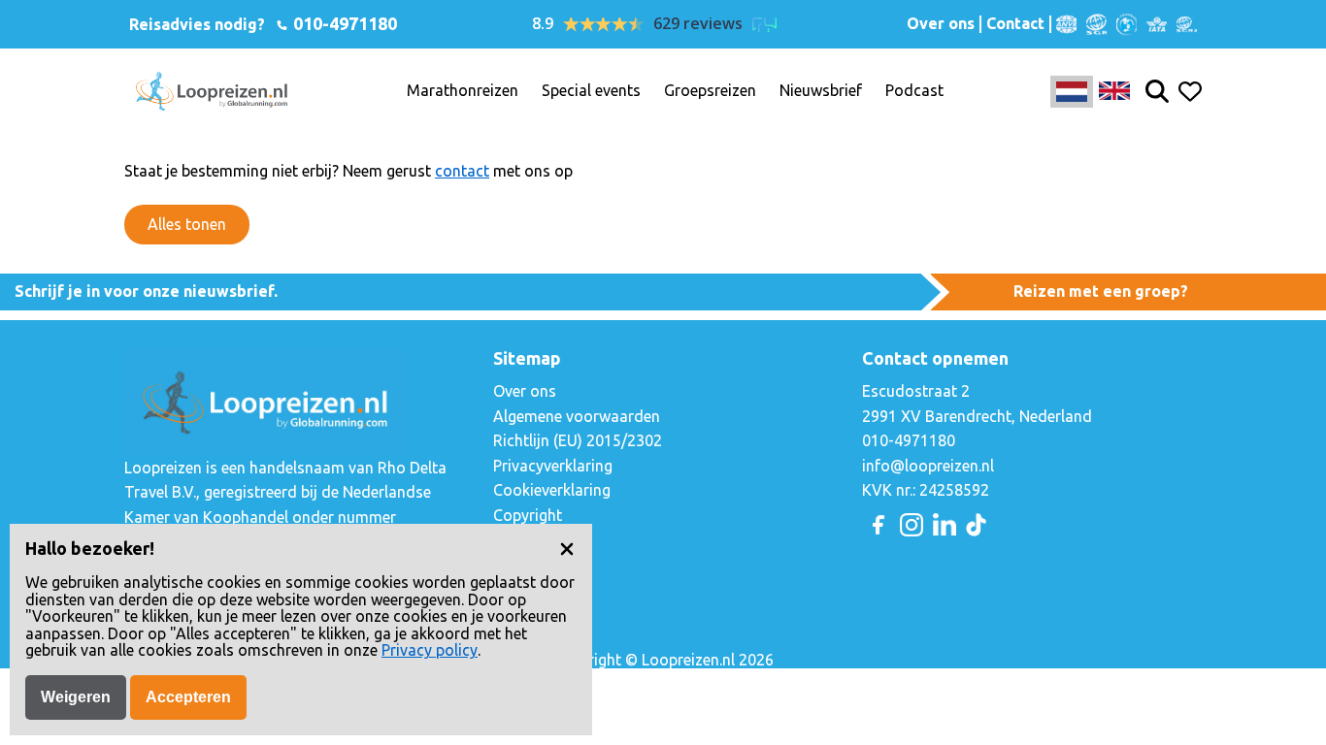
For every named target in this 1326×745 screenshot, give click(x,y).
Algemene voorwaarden (576, 416)
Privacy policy (429, 650)
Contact (1015, 24)
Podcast (914, 90)
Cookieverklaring (552, 490)
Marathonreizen (462, 90)
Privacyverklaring (553, 465)
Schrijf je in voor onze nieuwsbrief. (146, 291)
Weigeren (76, 697)
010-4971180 (343, 23)
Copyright (527, 515)
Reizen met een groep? (1100, 291)
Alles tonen (187, 224)
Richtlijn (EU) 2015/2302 (577, 440)
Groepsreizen (710, 90)
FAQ (507, 540)
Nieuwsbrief (820, 90)
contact (462, 170)
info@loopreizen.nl (928, 465)
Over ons (941, 24)
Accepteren (188, 697)
